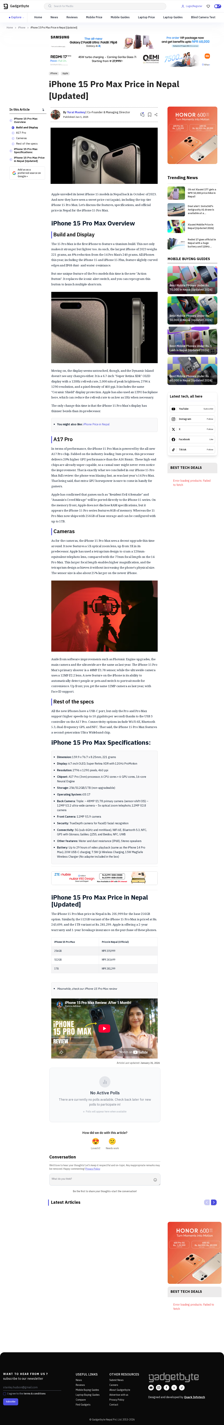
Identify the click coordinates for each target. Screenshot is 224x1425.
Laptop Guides (173, 17)
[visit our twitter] (174, 1387)
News (54, 17)
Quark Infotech (194, 1397)
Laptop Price (146, 17)
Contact (113, 1405)
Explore (16, 17)
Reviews (72, 17)
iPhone (21, 28)
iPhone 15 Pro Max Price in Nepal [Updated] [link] (54, 28)
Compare (81, 1400)
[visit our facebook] (166, 1387)
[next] (214, 1202)
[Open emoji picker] (156, 1180)
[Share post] (156, 114)
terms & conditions (35, 1394)
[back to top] (213, 1415)
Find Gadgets (83, 1405)
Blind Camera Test (203, 17)
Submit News (116, 1380)
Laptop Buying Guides (88, 1395)
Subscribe (10, 1401)
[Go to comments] (142, 114)
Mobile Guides (120, 17)
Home (38, 17)
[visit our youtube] (151, 1387)
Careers (113, 1385)
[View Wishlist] (208, 6)
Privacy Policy (92, 1169)
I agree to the (26, 1393)
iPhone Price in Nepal (96, 424)
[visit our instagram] (159, 1387)
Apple (65, 73)
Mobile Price (94, 17)
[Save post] (149, 114)
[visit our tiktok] (182, 1387)
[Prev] (207, 1202)
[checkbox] (4, 1393)
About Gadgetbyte (119, 1390)
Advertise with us (118, 1395)
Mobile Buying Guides (87, 1390)
